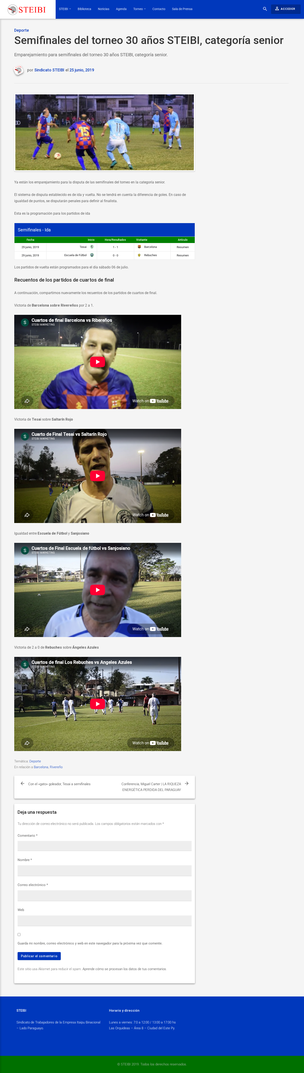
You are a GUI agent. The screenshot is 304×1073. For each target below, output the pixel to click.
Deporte (21, 30)
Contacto (158, 9)
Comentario (27, 836)
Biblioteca (84, 9)
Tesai (83, 247)
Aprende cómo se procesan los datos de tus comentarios (124, 969)
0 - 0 (115, 255)
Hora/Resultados (115, 239)
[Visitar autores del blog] (20, 70)
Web (21, 910)
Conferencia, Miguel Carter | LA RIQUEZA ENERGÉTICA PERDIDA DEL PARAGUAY (151, 787)
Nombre (25, 860)
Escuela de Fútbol (75, 255)
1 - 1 (115, 247)
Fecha (30, 239)
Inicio (91, 239)
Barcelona (150, 247)
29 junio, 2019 (30, 247)
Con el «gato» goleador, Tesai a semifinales (59, 784)
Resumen (183, 247)
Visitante (141, 239)
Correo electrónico (33, 885)
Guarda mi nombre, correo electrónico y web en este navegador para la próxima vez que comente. (90, 943)
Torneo (138, 9)
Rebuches (150, 255)
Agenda (121, 9)
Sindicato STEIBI (49, 70)
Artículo (183, 239)
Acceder (284, 8)
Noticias (103, 9)
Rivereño (56, 767)
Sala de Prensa (182, 9)
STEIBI (64, 9)
